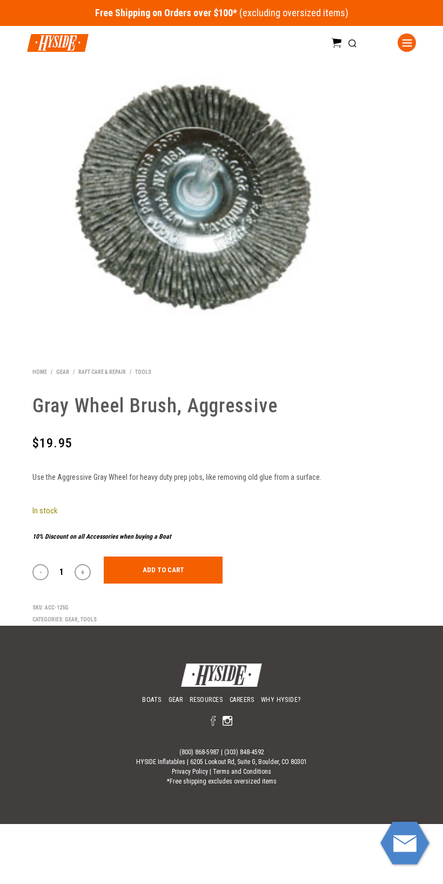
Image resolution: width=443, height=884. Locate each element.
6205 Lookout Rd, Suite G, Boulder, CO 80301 (248, 762)
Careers (242, 700)
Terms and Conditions (242, 771)
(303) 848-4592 (244, 752)
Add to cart (163, 570)
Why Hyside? (281, 700)
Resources (206, 700)
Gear (62, 372)
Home (39, 372)
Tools (143, 372)
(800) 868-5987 (199, 752)
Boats (151, 700)
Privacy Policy (190, 771)
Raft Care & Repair (102, 372)
